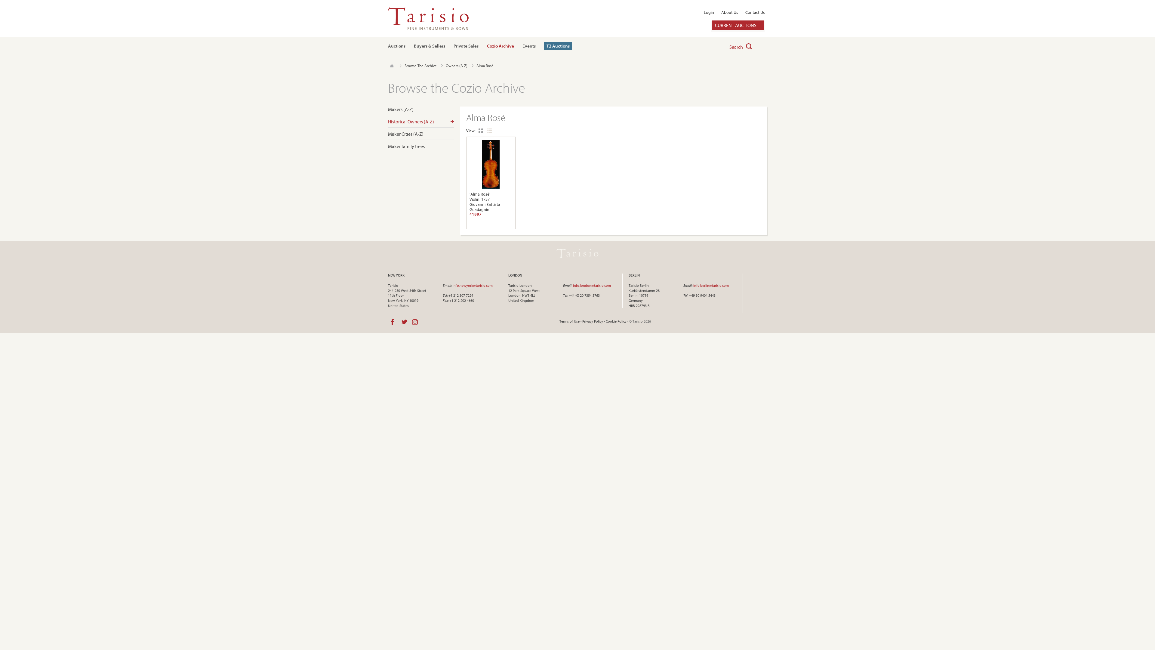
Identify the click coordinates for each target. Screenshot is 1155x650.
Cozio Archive (500, 46)
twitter (404, 322)
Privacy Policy (592, 321)
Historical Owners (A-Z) (411, 122)
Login (709, 12)
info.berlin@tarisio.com (711, 285)
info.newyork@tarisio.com (473, 285)
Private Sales (466, 46)
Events (529, 46)
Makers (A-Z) (401, 109)
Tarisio (577, 253)
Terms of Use (569, 321)
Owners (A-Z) (456, 65)
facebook (392, 322)
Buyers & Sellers (429, 46)
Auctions (396, 46)
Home (392, 66)
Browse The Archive (421, 65)
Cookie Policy (616, 321)
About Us (729, 12)
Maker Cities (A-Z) (406, 134)
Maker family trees (406, 146)
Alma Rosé (485, 65)
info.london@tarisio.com (592, 285)
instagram (415, 322)
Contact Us (755, 12)
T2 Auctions (558, 46)
